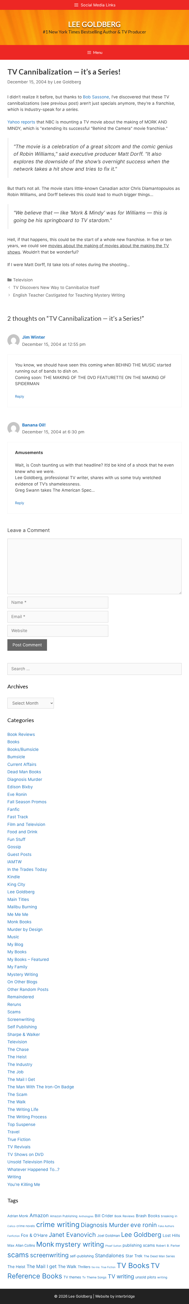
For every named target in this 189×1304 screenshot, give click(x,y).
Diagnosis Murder (24, 779)
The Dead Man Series (159, 1256)
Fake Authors (166, 1226)
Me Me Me (17, 914)
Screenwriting (20, 1019)
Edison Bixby (20, 786)
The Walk (16, 1101)
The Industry (19, 1064)
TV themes (72, 1277)
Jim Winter (33, 337)
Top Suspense (21, 1124)
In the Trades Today (27, 869)
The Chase (18, 1049)
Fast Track (17, 816)
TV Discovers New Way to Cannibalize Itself (56, 287)
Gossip (14, 846)
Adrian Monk (17, 1216)
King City (16, 884)
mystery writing (79, 1244)
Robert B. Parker (168, 1245)
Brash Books (148, 1215)
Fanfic (13, 809)
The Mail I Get (21, 1079)
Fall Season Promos (27, 801)
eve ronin (143, 1224)
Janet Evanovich (72, 1234)
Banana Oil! (34, 425)
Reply (19, 396)
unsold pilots (145, 1277)
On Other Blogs (22, 981)
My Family (17, 966)
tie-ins (96, 1267)
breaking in (169, 1216)
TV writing (121, 1276)
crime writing (57, 1224)
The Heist (17, 1056)
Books (13, 741)
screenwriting (49, 1255)
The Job (15, 1071)
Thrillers (84, 1267)
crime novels (25, 1226)
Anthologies (86, 1216)
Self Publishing (22, 1026)
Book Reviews (21, 734)
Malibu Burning (22, 906)
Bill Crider (104, 1215)
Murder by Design (25, 929)
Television (23, 279)
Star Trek (134, 1255)
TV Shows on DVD (25, 1154)
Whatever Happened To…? (33, 1169)
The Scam (17, 1094)
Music (13, 936)
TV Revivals (19, 1146)
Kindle (13, 876)
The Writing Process (27, 1116)
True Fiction (19, 1139)
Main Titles (18, 899)
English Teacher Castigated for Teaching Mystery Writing (69, 295)
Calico (11, 1226)
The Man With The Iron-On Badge (40, 1086)
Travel (13, 1131)
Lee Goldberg (94, 24)
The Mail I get (42, 1266)
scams (18, 1254)
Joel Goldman (108, 1235)
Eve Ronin (17, 794)
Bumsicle (16, 756)
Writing (14, 1176)
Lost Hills (171, 1235)
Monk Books (19, 921)
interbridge (125, 1296)
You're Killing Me (23, 1184)
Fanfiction (13, 1236)
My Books (17, 951)
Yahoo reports (21, 122)
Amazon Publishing (64, 1216)
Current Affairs (21, 764)
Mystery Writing (22, 974)
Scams (14, 1011)
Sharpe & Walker (23, 1034)
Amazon (39, 1215)
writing (162, 1277)
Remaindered (20, 996)
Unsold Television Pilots (30, 1161)
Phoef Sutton (113, 1245)
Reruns (14, 1004)
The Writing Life (22, 1109)
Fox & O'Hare (34, 1235)
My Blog (15, 944)
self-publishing (82, 1256)
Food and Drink (22, 831)
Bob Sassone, (96, 96)
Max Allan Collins (21, 1245)
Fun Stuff (16, 839)
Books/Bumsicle (23, 749)
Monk (45, 1244)
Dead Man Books (24, 771)
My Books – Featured (28, 959)
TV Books (133, 1265)
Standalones (109, 1255)
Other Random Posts (27, 989)
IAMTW (14, 861)
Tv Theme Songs (94, 1277)
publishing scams (139, 1245)
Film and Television (26, 824)
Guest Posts (19, 854)
